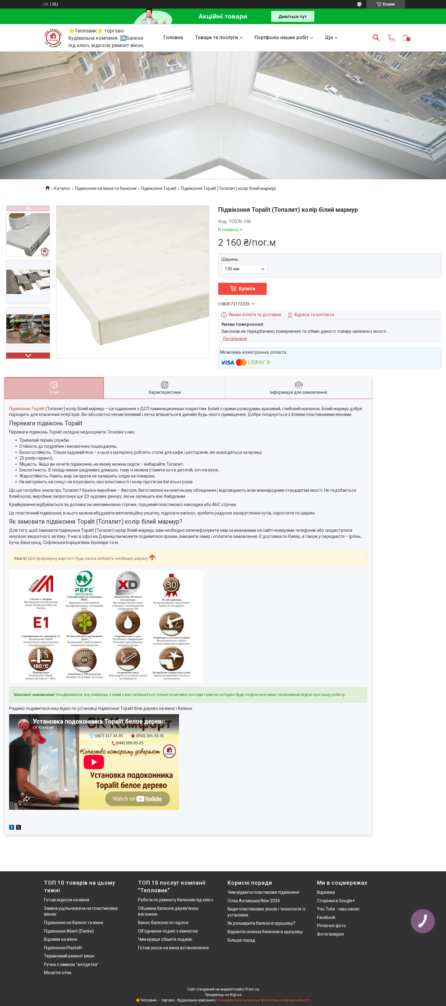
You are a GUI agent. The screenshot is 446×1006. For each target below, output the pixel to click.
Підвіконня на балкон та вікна (73, 922)
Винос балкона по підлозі (163, 922)
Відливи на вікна (60, 939)
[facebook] (11, 828)
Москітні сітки (57, 972)
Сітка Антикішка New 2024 (254, 900)
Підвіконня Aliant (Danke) (69, 931)
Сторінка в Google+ (336, 900)
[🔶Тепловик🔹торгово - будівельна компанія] (53, 37)
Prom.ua (252, 989)
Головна (173, 37)
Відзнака (326, 892)
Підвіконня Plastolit (63, 947)
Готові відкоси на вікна (66, 899)
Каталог (62, 188)
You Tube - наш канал (338, 908)
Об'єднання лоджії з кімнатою (168, 931)
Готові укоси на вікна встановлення (173, 947)
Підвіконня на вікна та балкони (106, 188)
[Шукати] (376, 38)
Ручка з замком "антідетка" (71, 964)
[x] (18, 828)
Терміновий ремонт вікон (69, 956)
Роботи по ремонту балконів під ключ (175, 899)
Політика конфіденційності (287, 1000)
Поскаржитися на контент (239, 1000)
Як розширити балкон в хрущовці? (262, 923)
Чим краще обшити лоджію (165, 939)
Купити (247, 289)
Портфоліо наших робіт (282, 37)
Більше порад (241, 940)
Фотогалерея (330, 934)
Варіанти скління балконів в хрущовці (265, 931)
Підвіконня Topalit (158, 188)
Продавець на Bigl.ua (223, 995)
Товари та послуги (216, 37)
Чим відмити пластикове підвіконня (263, 892)
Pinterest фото (331, 925)
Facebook (326, 917)
